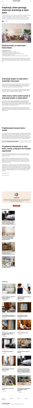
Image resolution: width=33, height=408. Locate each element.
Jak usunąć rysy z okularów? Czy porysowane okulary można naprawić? (8, 333)
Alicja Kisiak (6, 21)
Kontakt (18, 398)
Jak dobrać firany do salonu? (7, 351)
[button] (2, 1)
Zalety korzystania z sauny (22, 332)
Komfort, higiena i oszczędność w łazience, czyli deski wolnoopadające (8, 297)
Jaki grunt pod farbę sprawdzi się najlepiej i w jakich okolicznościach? (24, 297)
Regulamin (11, 398)
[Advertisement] (16, 69)
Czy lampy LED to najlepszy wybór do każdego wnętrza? (9, 267)
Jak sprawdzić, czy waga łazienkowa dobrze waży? (22, 316)
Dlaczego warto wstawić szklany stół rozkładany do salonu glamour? (23, 389)
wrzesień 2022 (7, 175)
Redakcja (26, 398)
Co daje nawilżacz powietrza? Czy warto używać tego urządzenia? (8, 316)
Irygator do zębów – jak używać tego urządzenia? (8, 369)
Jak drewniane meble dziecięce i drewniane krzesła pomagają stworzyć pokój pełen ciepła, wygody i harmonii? (8, 238)
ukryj (10, 50)
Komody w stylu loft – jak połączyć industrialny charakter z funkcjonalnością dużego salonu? (8, 253)
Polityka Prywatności (4, 399)
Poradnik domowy (5, 313)
